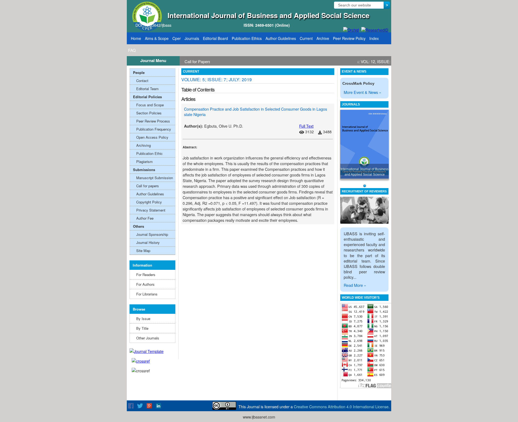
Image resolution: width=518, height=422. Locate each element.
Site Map (143, 250)
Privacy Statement (150, 210)
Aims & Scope (157, 38)
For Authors (145, 284)
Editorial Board (215, 38)
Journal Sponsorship (152, 234)
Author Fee (145, 218)
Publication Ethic (149, 153)
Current (306, 38)
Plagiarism (144, 161)
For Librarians (147, 294)
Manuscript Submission (154, 177)
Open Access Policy (152, 137)
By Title (142, 328)
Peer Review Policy (349, 38)
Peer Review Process (153, 121)
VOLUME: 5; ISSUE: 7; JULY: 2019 (216, 79)
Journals (192, 38)
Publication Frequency (153, 129)
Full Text (306, 126)
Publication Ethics (247, 38)
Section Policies (149, 112)
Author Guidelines (280, 38)
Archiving (143, 145)
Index (374, 38)
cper (176, 38)
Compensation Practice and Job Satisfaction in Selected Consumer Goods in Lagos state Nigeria (255, 111)
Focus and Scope (150, 104)
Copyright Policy (149, 202)
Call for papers (147, 185)
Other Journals (147, 338)
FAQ (132, 50)
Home (136, 38)
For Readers (145, 274)
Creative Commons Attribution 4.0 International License (341, 406)
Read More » (355, 285)
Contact (142, 80)
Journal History (148, 242)
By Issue (143, 318)
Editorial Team (147, 88)
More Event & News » (362, 92)
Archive (322, 38)
